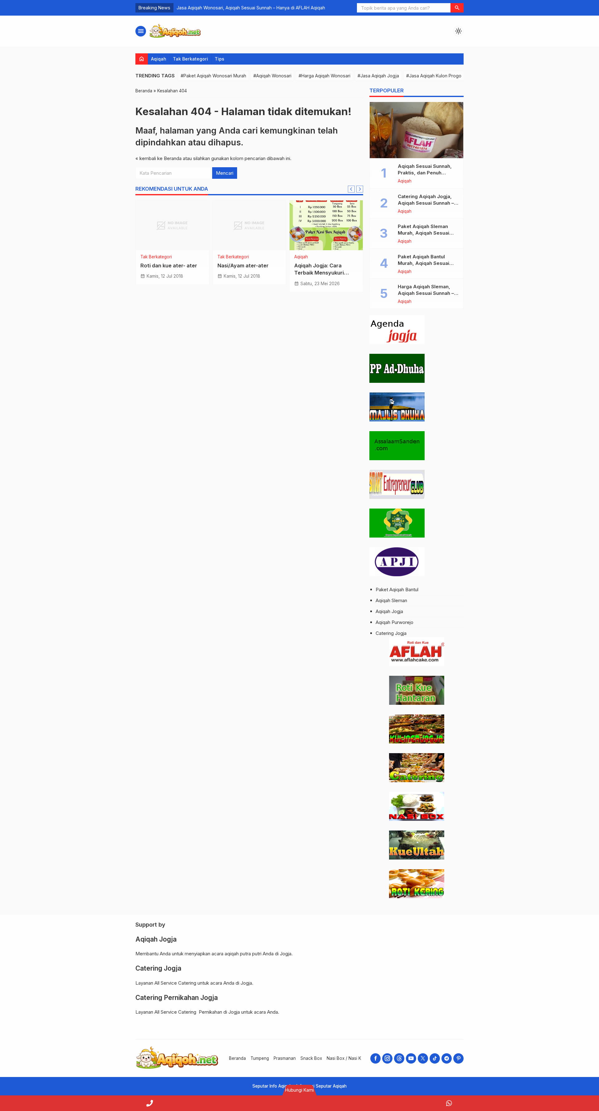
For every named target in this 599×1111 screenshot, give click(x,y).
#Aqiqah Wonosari (272, 75)
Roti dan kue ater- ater (168, 265)
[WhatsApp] (449, 1103)
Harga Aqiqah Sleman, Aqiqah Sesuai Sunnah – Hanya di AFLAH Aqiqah (426, 293)
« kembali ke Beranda (158, 158)
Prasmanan (285, 1058)
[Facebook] (375, 1058)
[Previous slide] (351, 189)
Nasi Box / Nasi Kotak (348, 1058)
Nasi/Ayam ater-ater (243, 265)
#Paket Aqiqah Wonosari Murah (213, 75)
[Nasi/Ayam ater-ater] (249, 225)
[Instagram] (387, 1058)
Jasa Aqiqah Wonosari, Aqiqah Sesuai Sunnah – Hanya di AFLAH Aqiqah (251, 7)
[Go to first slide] (359, 189)
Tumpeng (260, 1058)
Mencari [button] (224, 173)
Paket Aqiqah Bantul (397, 589)
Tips (219, 58)
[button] (457, 7)
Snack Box (311, 1058)
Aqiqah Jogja (389, 611)
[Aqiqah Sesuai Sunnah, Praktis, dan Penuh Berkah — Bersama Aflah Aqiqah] (416, 130)
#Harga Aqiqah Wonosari (324, 75)
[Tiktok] (435, 1058)
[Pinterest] (458, 1058)
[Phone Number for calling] (150, 1103)
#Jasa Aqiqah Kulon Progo (433, 75)
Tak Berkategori (190, 58)
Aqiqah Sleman (391, 600)
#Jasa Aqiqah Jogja (378, 75)
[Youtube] (411, 1058)
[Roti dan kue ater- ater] (172, 225)
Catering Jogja (391, 633)
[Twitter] (423, 1058)
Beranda (237, 1058)
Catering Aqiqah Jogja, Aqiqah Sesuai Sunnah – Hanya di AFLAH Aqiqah (426, 202)
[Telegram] (446, 1058)
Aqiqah (158, 58)
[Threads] (399, 1058)
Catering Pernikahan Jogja (176, 997)
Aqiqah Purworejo (394, 622)
